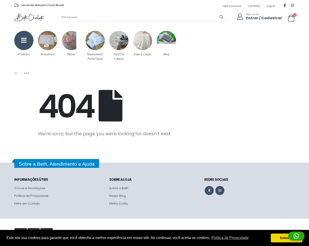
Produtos (24, 54)
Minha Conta (118, 203)
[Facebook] (285, 5)
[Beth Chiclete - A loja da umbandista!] (29, 17)
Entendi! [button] (286, 238)
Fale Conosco (231, 6)
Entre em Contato (27, 203)
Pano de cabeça (119, 56)
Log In (271, 6)
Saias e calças (142, 54)
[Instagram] (292, 5)
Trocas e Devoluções (29, 188)
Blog (166, 54)
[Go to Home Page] (15, 73)
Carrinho (254, 6)
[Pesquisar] (222, 17)
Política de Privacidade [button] (230, 238)
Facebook (209, 190)
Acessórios (48, 54)
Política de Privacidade (31, 196)
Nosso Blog (117, 196)
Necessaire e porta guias (95, 56)
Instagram (219, 190)
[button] (296, 236)
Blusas (71, 54)
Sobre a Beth (118, 188)
